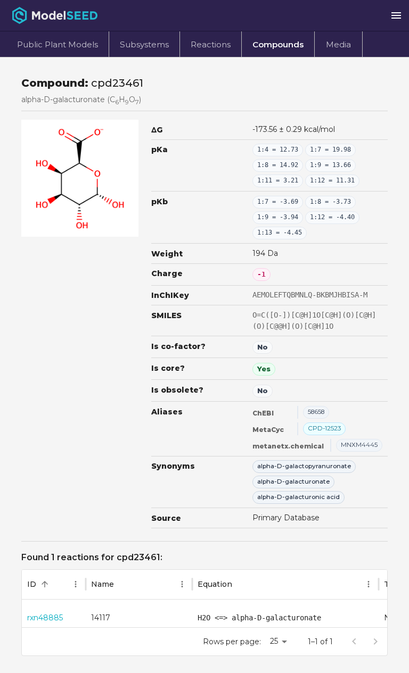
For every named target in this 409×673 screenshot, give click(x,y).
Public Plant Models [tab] (57, 44)
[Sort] (44, 584)
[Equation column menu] (368, 584)
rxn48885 (45, 617)
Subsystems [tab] (144, 44)
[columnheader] (54, 585)
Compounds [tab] (278, 44)
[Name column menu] (182, 584)
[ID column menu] (75, 584)
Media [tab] (338, 44)
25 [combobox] (274, 641)
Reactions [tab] (211, 44)
